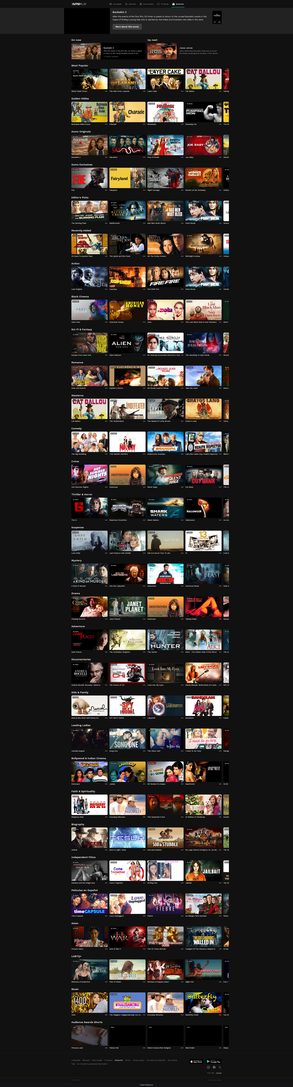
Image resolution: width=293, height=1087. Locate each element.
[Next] (221, 78)
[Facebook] (214, 1067)
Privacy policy (138, 1060)
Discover (132, 4)
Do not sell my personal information (92, 1064)
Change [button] (219, 1073)
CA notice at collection (156, 1060)
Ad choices (172, 1060)
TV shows (165, 4)
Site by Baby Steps (215, 1080)
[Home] (78, 4)
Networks (180, 4)
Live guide (117, 4)
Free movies (148, 4)
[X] (220, 1067)
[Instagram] (208, 1067)
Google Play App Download (214, 1062)
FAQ (73, 1064)
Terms (127, 1060)
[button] (127, 27)
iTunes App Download (196, 1062)
